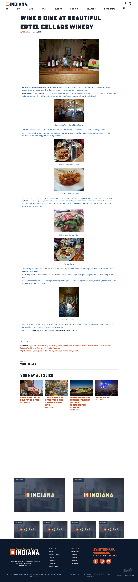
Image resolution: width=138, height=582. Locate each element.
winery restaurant (40, 330)
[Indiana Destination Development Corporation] (16, 4)
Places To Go (99, 345)
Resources (75, 548)
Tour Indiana (75, 551)
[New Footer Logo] (25, 552)
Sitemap (82, 574)
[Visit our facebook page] (96, 561)
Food (60, 345)
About (51, 551)
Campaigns (74, 561)
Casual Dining (43, 345)
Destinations (28, 351)
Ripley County (45, 93)
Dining (36, 351)
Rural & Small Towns (34, 348)
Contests (74, 554)
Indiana (90, 345)
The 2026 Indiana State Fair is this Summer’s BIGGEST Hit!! (54, 401)
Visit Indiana (26, 32)
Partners (51, 557)
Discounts (74, 557)
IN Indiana (53, 548)
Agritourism (33, 345)
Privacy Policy (91, 574)
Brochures (52, 564)
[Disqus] (69, 444)
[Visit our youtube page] (108, 561)
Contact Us (52, 561)
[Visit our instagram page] (102, 561)
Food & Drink (68, 345)
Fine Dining (53, 345)
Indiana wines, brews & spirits (65, 330)
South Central (47, 348)
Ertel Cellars (26, 93)
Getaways (58, 351)
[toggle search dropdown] (124, 3)
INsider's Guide (54, 554)
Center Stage (102, 397)
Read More (24, 402)
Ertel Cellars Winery (47, 351)
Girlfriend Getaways (80, 345)
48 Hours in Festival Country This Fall (31, 398)
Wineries (56, 348)
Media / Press (53, 566)
